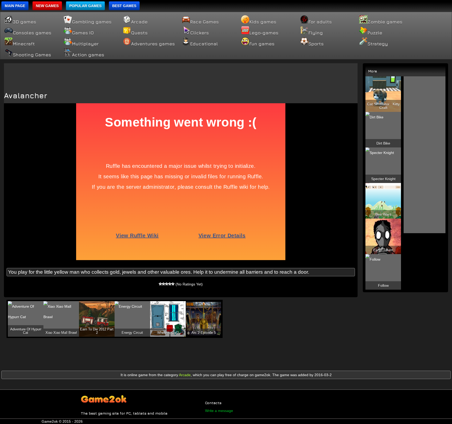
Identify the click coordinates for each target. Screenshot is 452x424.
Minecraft (24, 44)
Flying (315, 33)
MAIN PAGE (15, 6)
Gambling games (91, 22)
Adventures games (153, 44)
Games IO (83, 33)
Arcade (139, 22)
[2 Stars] (163, 283)
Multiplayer (85, 44)
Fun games (261, 44)
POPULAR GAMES (85, 6)
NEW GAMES (47, 6)
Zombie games (385, 22)
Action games (88, 55)
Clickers (199, 33)
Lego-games (263, 33)
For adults (320, 22)
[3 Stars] (166, 283)
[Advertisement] (181, 75)
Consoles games (32, 33)
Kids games (262, 22)
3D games (24, 22)
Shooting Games (32, 55)
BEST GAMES (124, 6)
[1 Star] (160, 283)
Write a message (219, 411)
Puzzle (375, 33)
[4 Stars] (169, 283)
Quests (139, 33)
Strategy (378, 44)
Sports (316, 44)
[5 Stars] (172, 283)
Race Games (204, 22)
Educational (204, 44)
